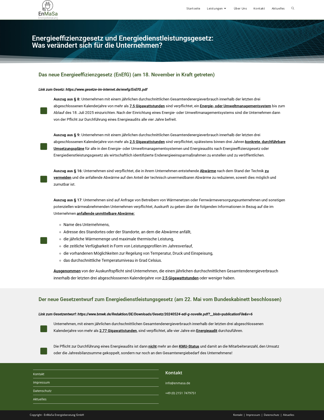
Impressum (41, 382)
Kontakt (38, 374)
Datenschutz (42, 391)
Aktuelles (40, 399)
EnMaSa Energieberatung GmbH (64, 415)
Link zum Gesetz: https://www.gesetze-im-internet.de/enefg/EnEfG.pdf (93, 89)
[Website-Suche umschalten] (293, 8)
